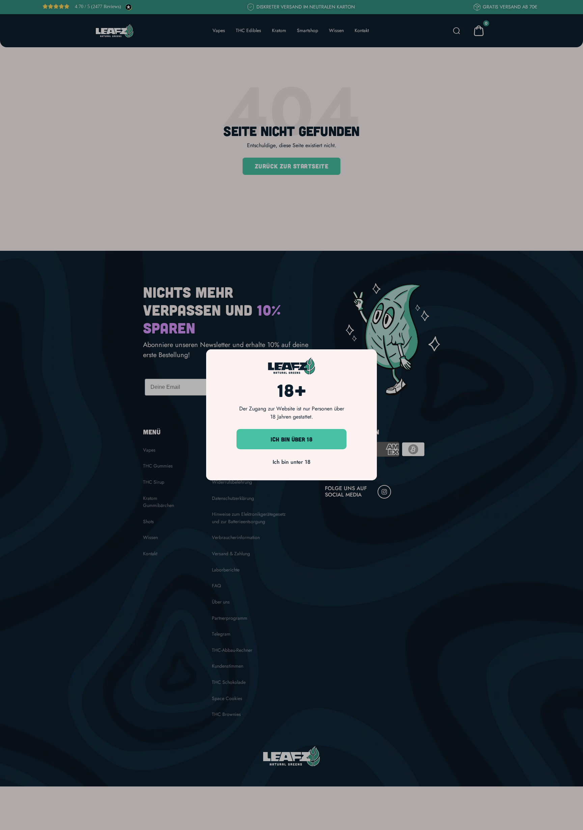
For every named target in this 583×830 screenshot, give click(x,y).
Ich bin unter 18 (291, 462)
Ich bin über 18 (292, 439)
